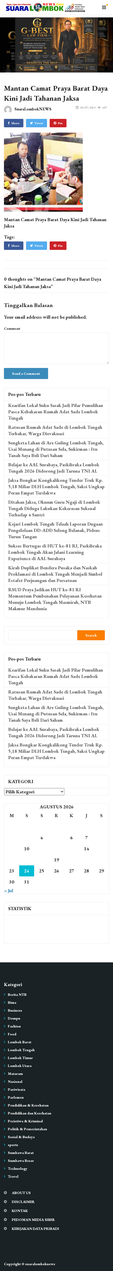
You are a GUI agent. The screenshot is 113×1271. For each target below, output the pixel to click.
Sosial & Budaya (21, 1136)
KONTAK (20, 1210)
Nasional (15, 1081)
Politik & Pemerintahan (27, 1129)
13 (71, 849)
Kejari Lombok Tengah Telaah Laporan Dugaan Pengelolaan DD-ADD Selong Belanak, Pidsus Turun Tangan (55, 530)
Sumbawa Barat (21, 1152)
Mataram (15, 1073)
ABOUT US (21, 1192)
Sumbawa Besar (21, 1160)
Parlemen (16, 1097)
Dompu (14, 1018)
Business (15, 1010)
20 (71, 860)
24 (26, 871)
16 (11, 860)
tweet (38, 123)
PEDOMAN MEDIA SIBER (33, 1219)
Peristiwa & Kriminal (25, 1121)
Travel (13, 1176)
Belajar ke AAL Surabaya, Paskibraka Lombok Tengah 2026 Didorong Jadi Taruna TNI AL (53, 468)
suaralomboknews (40, 1264)
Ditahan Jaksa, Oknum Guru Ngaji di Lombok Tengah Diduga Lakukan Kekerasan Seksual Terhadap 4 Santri (54, 508)
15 (101, 849)
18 (41, 860)
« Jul (8, 890)
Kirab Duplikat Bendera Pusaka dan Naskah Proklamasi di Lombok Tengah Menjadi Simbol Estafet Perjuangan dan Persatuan (55, 574)
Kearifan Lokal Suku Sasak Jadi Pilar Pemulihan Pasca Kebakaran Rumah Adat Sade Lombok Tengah (55, 411)
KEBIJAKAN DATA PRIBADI (35, 1228)
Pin (60, 123)
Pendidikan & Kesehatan (28, 1105)
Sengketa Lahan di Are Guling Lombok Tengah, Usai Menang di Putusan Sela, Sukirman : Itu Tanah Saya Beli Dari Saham (56, 449)
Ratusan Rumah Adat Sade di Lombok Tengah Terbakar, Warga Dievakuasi (55, 430)
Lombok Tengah (21, 1049)
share (15, 123)
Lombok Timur (20, 1057)
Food (12, 1034)
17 (26, 860)
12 (56, 849)
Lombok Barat (19, 1042)
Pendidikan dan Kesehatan (29, 1113)
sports (13, 1144)
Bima (12, 1002)
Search (91, 635)
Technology (17, 1168)
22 (101, 860)
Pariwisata (16, 1089)
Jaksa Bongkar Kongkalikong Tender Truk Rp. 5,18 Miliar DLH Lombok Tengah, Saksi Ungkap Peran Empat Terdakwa (56, 486)
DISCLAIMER (23, 1201)
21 (86, 860)
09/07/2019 (87, 107)
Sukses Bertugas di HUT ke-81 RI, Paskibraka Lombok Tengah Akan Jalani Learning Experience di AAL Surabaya (55, 552)
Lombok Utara (20, 1065)
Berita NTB (17, 994)
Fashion (14, 1026)
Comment (12, 328)
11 (41, 849)
